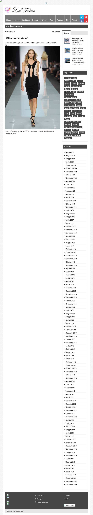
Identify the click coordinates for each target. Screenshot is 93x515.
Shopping (68, 132)
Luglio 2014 (70, 310)
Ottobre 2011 (70, 413)
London (83, 108)
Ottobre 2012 (70, 375)
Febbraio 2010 (71, 475)
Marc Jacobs (77, 111)
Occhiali (81, 116)
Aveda (80, 81)
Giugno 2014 (70, 313)
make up (68, 111)
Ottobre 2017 (70, 204)
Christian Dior (76, 86)
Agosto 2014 (70, 307)
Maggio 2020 (70, 191)
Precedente (11, 31)
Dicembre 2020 (71, 168)
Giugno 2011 (70, 426)
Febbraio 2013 (71, 362)
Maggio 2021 (70, 159)
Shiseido (75, 130)
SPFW (82, 132)
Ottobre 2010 (70, 452)
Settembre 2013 (71, 342)
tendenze (77, 135)
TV (67, 20)
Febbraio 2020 (71, 200)
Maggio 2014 (70, 317)
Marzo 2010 (70, 471)
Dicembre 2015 (71, 255)
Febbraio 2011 (71, 439)
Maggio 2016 (70, 242)
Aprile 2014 (70, 320)
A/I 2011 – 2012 (70, 81)
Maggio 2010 (70, 465)
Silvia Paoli (40, 496)
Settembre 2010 (71, 455)
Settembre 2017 (71, 207)
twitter (82, 18)
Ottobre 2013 (70, 339)
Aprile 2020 (70, 194)
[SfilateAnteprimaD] (32, 129)
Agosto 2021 (70, 152)
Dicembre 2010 (71, 446)
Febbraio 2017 (71, 226)
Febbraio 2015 (71, 288)
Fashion (25, 20)
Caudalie (81, 83)
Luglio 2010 (70, 459)
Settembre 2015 (71, 265)
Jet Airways (74, 108)
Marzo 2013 (70, 359)
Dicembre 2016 (71, 230)
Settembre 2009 (71, 484)
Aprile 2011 (70, 433)
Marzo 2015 (70, 284)
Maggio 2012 (70, 391)
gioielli (67, 102)
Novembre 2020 (71, 171)
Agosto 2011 (70, 420)
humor (79, 105)
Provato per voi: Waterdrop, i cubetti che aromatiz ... (78, 41)
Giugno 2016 (70, 239)
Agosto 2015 (70, 268)
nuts (75, 116)
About (74, 20)
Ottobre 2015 (70, 262)
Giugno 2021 (70, 155)
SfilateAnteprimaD (16, 26)
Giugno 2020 (70, 188)
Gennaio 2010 (71, 478)
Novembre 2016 (71, 233)
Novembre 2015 (71, 259)
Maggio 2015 (70, 278)
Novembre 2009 (71, 481)
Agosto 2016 (70, 236)
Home (8, 20)
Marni (67, 113)
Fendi (78, 100)
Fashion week (69, 100)
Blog (51, 20)
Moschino (68, 116)
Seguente (55, 31)
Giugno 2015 (70, 275)
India (66, 108)
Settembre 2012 (71, 378)
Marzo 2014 (70, 323)
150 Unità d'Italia (70, 78)
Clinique (74, 89)
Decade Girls (69, 94)
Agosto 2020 (70, 181)
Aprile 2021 (70, 162)
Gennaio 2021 (71, 165)
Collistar (80, 92)
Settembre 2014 (71, 304)
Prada (67, 119)
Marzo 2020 (70, 197)
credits (67, 499)
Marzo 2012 (70, 397)
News (44, 20)
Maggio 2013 (70, 352)
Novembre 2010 (71, 449)
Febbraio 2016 (71, 249)
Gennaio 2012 (71, 404)
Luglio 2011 (70, 423)
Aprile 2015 (70, 281)
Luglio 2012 (70, 384)
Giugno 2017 (70, 213)
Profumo (67, 124)
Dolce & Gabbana (70, 97)
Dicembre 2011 (71, 407)
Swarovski (68, 135)
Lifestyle (39, 499)
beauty (67, 83)
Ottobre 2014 (70, 300)
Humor (17, 20)
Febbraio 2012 (71, 400)
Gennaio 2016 (71, 252)
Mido (72, 113)
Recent (66, 33)
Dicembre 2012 (71, 368)
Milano (78, 113)
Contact (60, 20)
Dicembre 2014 (71, 294)
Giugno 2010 (70, 462)
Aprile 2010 (70, 468)
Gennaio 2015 (71, 291)
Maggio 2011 (70, 430)
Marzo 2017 (70, 223)
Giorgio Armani (76, 102)
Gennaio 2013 (71, 365)
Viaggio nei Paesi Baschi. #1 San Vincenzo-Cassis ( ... (79, 60)
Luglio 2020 (70, 184)
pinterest (86, 18)
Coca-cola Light (70, 92)
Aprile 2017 (70, 220)
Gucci (67, 105)
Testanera (68, 138)
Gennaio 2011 (71, 442)
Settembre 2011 (71, 417)
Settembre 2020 (71, 178)
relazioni (75, 124)
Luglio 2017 (70, 210)
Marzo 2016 (70, 246)
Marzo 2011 (70, 436)
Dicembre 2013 (71, 333)
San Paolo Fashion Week (73, 127)
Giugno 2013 (70, 349)
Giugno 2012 (70, 388)
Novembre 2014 (71, 297)
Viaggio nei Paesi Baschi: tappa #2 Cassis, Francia (77, 50)
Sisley (75, 132)
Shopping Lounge (42, 502)
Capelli (74, 83)
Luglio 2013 (70, 346)
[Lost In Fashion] (21, 12)
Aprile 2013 (70, 355)
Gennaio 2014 (71, 330)
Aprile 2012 (70, 394)
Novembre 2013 (71, 336)
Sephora (67, 130)
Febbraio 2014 (71, 326)
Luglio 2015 (70, 271)
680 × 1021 (30, 43)
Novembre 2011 (71, 410)
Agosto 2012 (70, 381)
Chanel (67, 86)
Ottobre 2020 (70, 175)
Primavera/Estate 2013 (72, 122)
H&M (72, 105)
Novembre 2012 (71, 371)
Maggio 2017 (70, 217)
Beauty (35, 20)
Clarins (67, 89)
